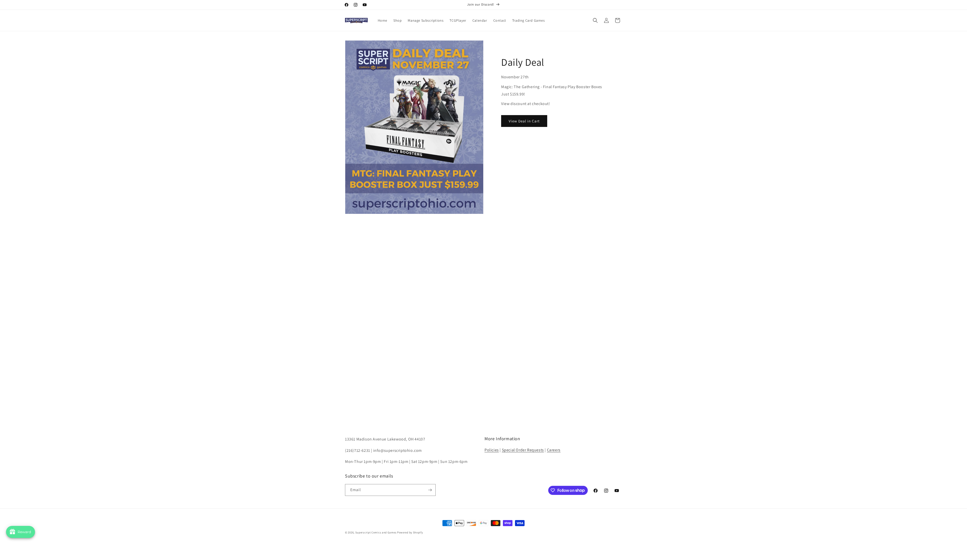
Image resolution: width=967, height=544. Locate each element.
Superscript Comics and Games (376, 532)
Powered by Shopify (410, 532)
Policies (492, 450)
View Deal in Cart (524, 121)
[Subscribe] (429, 490)
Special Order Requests (523, 450)
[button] (595, 20)
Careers (554, 450)
